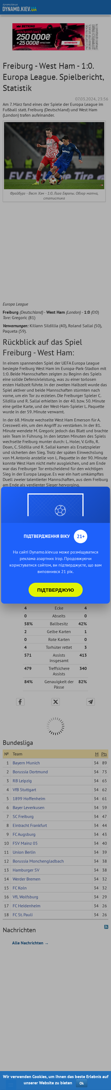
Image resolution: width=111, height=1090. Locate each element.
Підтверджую (55, 589)
